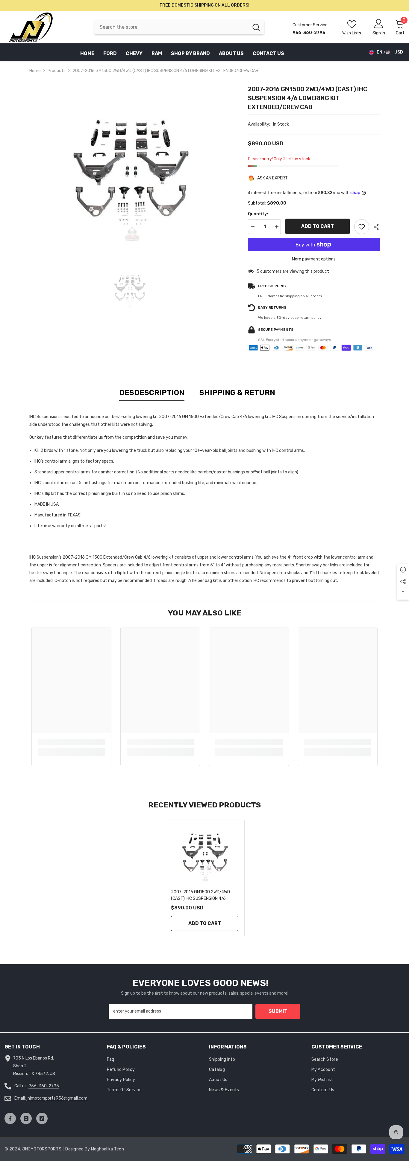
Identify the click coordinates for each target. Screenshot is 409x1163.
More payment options (314, 259)
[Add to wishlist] (361, 226)
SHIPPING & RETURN (237, 392)
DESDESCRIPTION (151, 392)
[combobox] (171, 27)
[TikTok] (42, 1118)
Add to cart (317, 226)
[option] (129, 165)
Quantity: (258, 214)
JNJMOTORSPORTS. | (43, 1148)
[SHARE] (374, 227)
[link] (71, 742)
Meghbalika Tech (107, 1148)
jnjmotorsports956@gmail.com (57, 1098)
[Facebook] (10, 1118)
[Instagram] (26, 1118)
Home (35, 70)
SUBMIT (278, 1011)
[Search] (179, 27)
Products (57, 70)
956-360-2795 (43, 1086)
